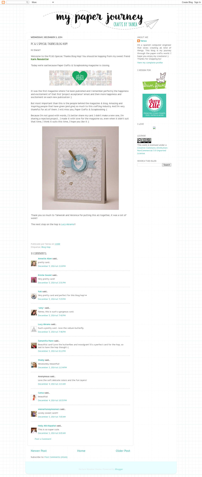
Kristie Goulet (45, 275)
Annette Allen (45, 258)
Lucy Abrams (67, 224)
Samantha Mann (46, 340)
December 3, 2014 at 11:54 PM (52, 367)
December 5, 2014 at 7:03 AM (52, 416)
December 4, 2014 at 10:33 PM (52, 400)
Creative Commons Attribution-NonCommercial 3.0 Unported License (152, 151)
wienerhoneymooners (49, 409)
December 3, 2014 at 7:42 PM (52, 315)
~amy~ (41, 308)
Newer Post (39, 451)
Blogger (119, 469)
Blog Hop (46, 247)
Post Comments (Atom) (56, 457)
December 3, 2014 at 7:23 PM (52, 299)
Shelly (41, 360)
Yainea (143, 41)
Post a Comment (43, 439)
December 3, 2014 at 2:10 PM (52, 266)
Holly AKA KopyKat (47, 425)
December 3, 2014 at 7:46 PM (52, 331)
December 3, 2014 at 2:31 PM (52, 282)
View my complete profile (150, 62)
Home (81, 451)
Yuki (40, 291)
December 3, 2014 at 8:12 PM (52, 351)
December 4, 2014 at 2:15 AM (52, 384)
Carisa (41, 392)
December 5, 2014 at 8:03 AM (52, 433)
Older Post (123, 451)
